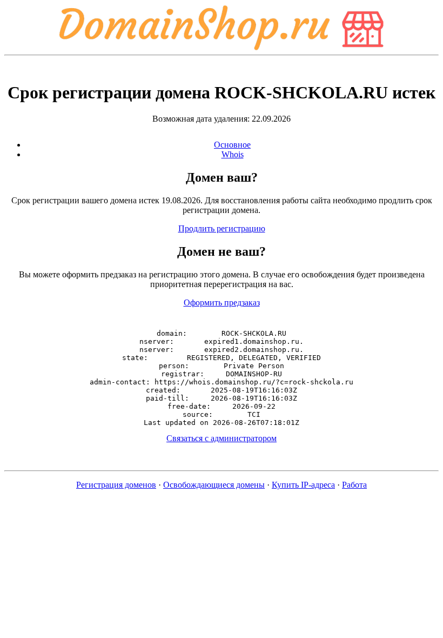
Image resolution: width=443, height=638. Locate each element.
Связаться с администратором (221, 438)
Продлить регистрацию (221, 228)
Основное (232, 144)
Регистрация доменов (116, 484)
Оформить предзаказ (222, 302)
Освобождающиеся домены (214, 484)
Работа (354, 484)
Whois (233, 154)
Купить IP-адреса (303, 484)
